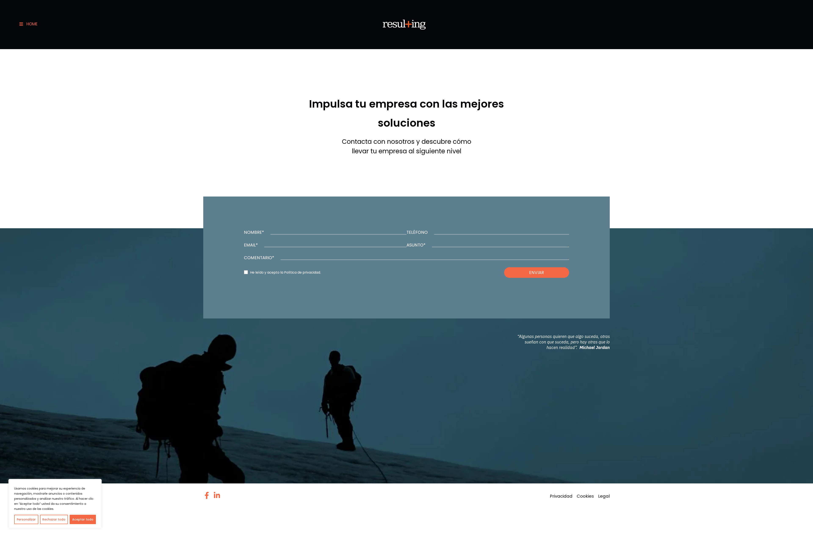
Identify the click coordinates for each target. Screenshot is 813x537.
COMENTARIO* (259, 258)
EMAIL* (251, 245)
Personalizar (26, 519)
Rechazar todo (53, 519)
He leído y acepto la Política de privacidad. (285, 272)
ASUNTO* (416, 245)
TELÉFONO (417, 232)
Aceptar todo (82, 519)
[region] (55, 504)
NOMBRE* (254, 232)
